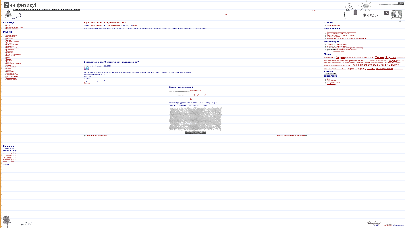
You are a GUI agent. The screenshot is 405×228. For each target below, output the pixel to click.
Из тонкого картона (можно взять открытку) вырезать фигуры (346, 38)
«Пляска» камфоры (333, 36)
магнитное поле (390, 62)
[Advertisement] (11, 113)
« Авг (5, 161)
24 (4, 159)
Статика (8, 65)
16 (15, 155)
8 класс (326, 57)
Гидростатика (10, 36)
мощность (399, 62)
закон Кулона (400, 60)
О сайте (8, 25)
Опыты (8, 59)
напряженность (335, 65)
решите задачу (371, 65)
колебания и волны (350, 62)
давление (385, 60)
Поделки (9, 60)
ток (356, 68)
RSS (386, 13)
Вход (328, 79)
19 (8, 157)
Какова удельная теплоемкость (96, 135)
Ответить (87, 83)
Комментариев (333, 82)
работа (350, 65)
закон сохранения (329, 62)
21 (11, 157)
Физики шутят (10, 71)
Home (355, 12)
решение (358, 65)
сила (337, 68)
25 (6, 159)
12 (8, 155)
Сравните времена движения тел (105, 22)
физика (8, 68)
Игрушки (9, 43)
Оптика (8, 57)
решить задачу (390, 64)
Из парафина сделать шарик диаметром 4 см (341, 32)
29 (13, 159)
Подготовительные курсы (14, 27)
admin (135, 25)
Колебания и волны (12, 48)
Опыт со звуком (338, 51)
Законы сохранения (12, 41)
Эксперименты (11, 73)
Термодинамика (11, 67)
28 (11, 159)
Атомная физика (11, 35)
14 (11, 155)
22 (13, 157)
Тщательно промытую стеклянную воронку (341, 35)
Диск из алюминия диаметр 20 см (338, 33)
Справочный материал (13, 63)
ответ (341, 65)
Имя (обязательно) (196, 90)
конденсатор (374, 62)
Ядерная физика (11, 79)
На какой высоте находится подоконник (291, 135)
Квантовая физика (12, 44)
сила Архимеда (343, 68)
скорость (351, 69)
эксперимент (384, 68)
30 (15, 159)
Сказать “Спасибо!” (12, 29)
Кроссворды (10, 49)
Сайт (191, 99)
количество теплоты (363, 62)
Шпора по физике (341, 44)
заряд (337, 62)
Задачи (8, 40)
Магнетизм (9, 51)
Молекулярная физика (13, 54)
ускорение (360, 69)
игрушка (341, 62)
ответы (345, 65)
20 (10, 157)
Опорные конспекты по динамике (346, 49)
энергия (401, 68)
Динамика (9, 38)
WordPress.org (331, 84)
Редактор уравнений (333, 25)
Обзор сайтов (10, 55)
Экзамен (341, 60)
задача (393, 60)
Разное (8, 62)
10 (4, 155)
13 (10, 155)
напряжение (327, 65)
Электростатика (11, 78)
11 (6, 155)
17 (4, 157)
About (371, 15)
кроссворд (381, 62)
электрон (396, 68)
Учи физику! (20, 5)
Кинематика (10, 46)
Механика (9, 52)
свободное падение (113, 25)
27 (10, 159)
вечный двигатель (378, 60)
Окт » (12, 161)
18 (6, 157)
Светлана (330, 44)
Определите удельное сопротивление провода (348, 48)
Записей (331, 80)
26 (8, 159)
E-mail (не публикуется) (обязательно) (202, 95)
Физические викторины (331, 60)
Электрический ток (12, 74)
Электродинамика (12, 76)
